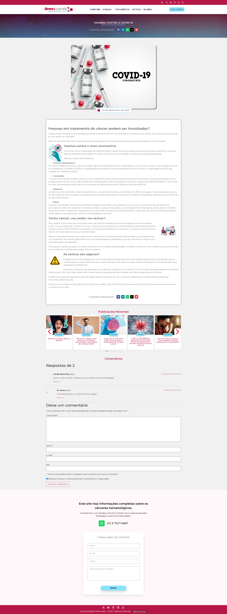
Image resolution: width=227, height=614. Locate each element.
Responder (56, 381)
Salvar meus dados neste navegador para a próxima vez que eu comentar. (83, 474)
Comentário (52, 416)
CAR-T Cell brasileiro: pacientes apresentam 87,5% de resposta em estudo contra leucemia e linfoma (141, 341)
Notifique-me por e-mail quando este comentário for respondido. (78, 479)
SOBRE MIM (95, 9)
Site (48, 465)
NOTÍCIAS (136, 9)
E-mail (49, 455)
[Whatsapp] (102, 523)
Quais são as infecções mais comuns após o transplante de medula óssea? (113, 341)
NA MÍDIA (148, 9)
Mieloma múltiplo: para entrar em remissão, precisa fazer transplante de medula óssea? (86, 341)
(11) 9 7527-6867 (117, 523)
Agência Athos (139, 611)
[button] (162, 2)
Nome (49, 446)
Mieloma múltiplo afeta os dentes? (59, 339)
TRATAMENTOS (122, 9)
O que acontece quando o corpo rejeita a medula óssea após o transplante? (167, 340)
